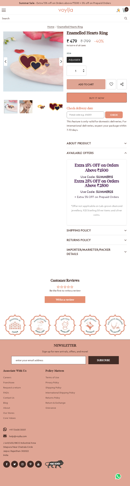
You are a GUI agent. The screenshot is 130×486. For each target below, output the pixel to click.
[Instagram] (22, 464)
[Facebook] (6, 464)
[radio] (74, 60)
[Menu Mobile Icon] (4, 10)
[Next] (61, 61)
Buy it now (96, 98)
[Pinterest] (30, 464)
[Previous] (5, 61)
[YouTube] (38, 464)
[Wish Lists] (111, 84)
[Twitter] (14, 464)
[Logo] (66, 10)
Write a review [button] (65, 299)
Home (50, 26)
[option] (65, 3)
